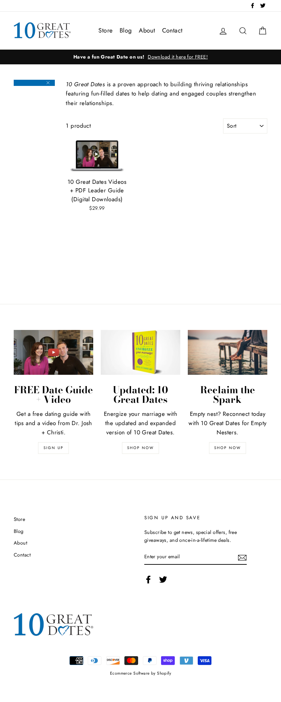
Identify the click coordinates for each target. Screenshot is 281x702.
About (147, 30)
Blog (126, 30)
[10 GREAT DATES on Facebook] (148, 579)
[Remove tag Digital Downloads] (34, 83)
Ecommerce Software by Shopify (140, 673)
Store (105, 30)
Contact (172, 30)
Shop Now (140, 447)
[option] (140, 57)
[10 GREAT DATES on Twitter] (163, 579)
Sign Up (53, 447)
